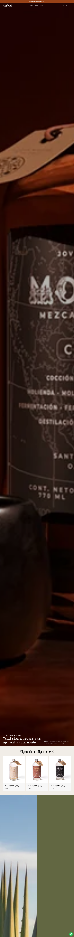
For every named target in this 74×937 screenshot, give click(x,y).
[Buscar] (63, 5)
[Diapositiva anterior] (5, 769)
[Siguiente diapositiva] (23, 769)
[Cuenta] (66, 5)
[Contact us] (71, 934)
